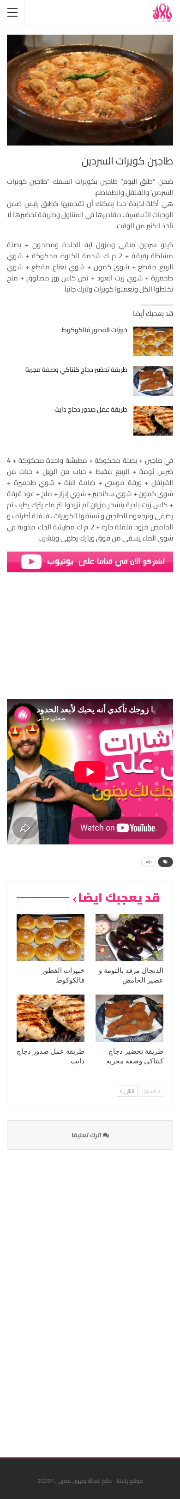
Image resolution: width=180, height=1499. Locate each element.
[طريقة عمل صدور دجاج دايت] (153, 421)
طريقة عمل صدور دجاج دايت (90, 409)
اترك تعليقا (87, 1135)
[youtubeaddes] (90, 561)
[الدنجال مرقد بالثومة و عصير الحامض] (129, 937)
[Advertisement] (104, 1297)
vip (148, 861)
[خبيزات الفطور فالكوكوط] (153, 341)
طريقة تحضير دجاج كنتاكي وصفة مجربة (76, 370)
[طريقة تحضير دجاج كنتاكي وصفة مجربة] (153, 381)
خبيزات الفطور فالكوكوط (94, 330)
